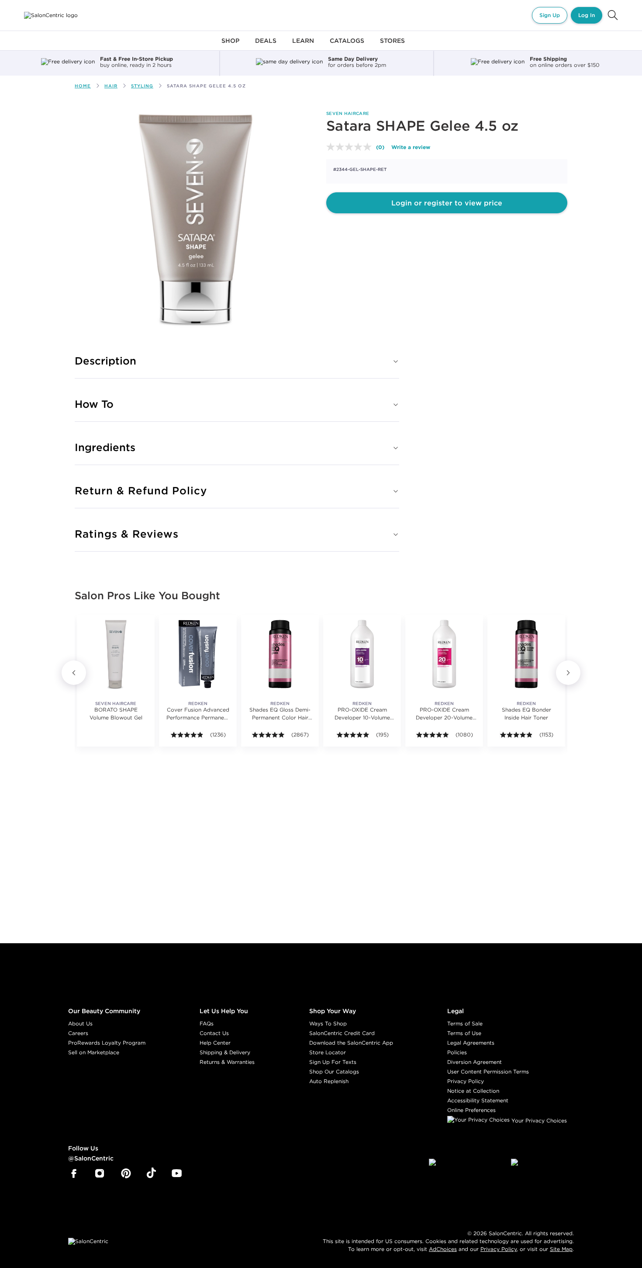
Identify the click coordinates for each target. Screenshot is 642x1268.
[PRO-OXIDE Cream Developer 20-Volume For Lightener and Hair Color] (444, 653)
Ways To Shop (328, 1023)
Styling (142, 86)
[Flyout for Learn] (303, 45)
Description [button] (105, 360)
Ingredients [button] (105, 447)
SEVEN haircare (347, 113)
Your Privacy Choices (538, 1120)
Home (83, 86)
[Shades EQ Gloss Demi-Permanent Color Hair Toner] (280, 653)
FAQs (207, 1023)
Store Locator (327, 1052)
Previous (74, 672)
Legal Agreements (470, 1042)
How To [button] (94, 403)
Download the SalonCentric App (351, 1042)
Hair (110, 86)
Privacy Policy (465, 1081)
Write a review (410, 146)
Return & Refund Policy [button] (141, 490)
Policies (457, 1052)
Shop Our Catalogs (334, 1071)
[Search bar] (612, 15)
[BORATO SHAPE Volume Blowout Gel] (115, 653)
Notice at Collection (473, 1090)
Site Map (561, 1249)
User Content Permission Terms (488, 1071)
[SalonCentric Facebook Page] (73, 1173)
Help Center (215, 1042)
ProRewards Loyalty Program (106, 1042)
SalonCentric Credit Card (342, 1033)
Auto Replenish (329, 1081)
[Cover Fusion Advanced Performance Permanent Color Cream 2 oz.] (197, 653)
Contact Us (214, 1033)
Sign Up (549, 15)
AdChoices (443, 1249)
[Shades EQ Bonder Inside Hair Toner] (526, 653)
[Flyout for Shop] (230, 45)
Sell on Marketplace (93, 1052)
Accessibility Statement (477, 1100)
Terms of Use (464, 1033)
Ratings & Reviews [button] (127, 533)
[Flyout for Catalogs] (347, 45)
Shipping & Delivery (225, 1052)
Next (568, 672)
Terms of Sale (465, 1023)
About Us (80, 1023)
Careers (78, 1033)
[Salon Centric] (51, 15)
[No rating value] (351, 147)
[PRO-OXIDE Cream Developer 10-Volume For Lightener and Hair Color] (362, 653)
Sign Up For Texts (332, 1062)
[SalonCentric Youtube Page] (176, 1173)
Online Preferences (471, 1110)
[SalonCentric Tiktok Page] (151, 1173)
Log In (586, 15)
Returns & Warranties (227, 1062)
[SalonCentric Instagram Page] (99, 1173)
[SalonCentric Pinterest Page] (126, 1173)
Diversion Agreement (474, 1062)
